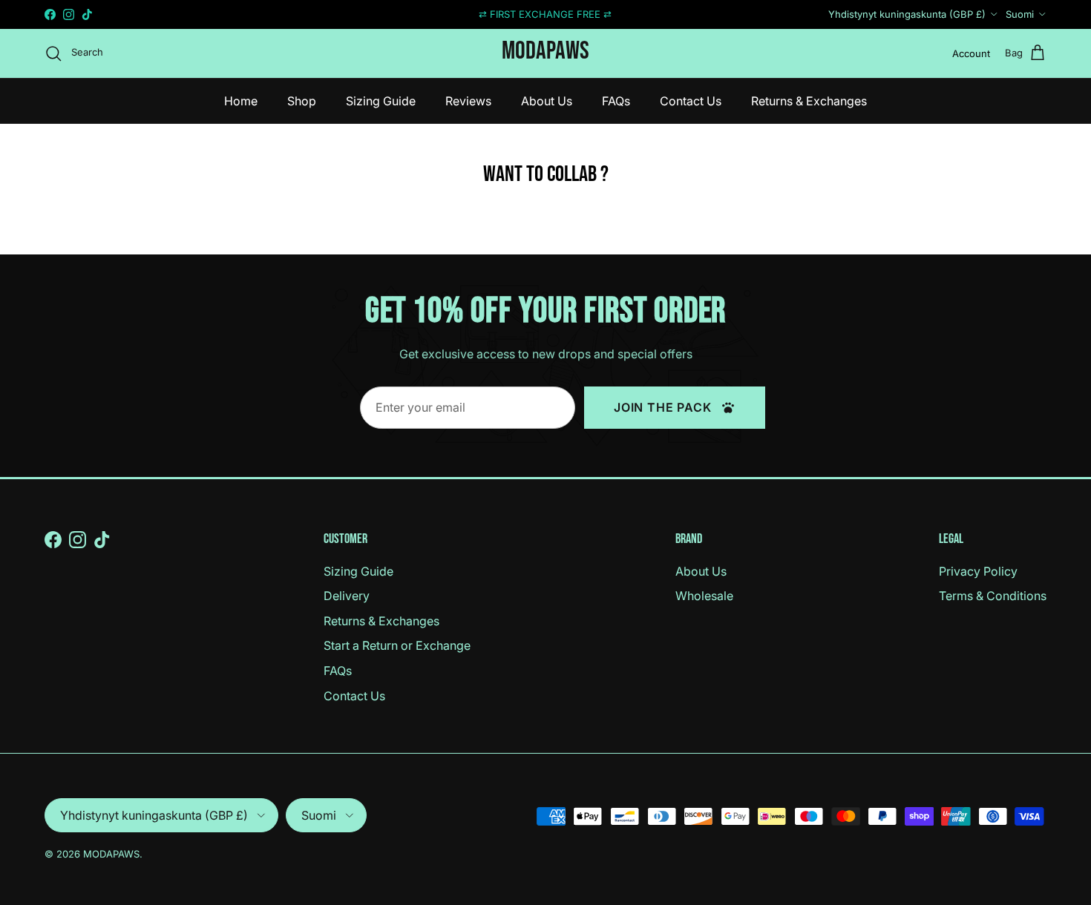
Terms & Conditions (992, 595)
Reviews (468, 100)
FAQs (616, 100)
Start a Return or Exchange (397, 645)
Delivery (347, 595)
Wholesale (704, 595)
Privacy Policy (978, 571)
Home (241, 100)
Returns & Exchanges (809, 100)
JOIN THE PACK (664, 407)
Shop (301, 100)
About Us (546, 100)
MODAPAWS (111, 854)
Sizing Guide (381, 100)
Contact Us (690, 100)
